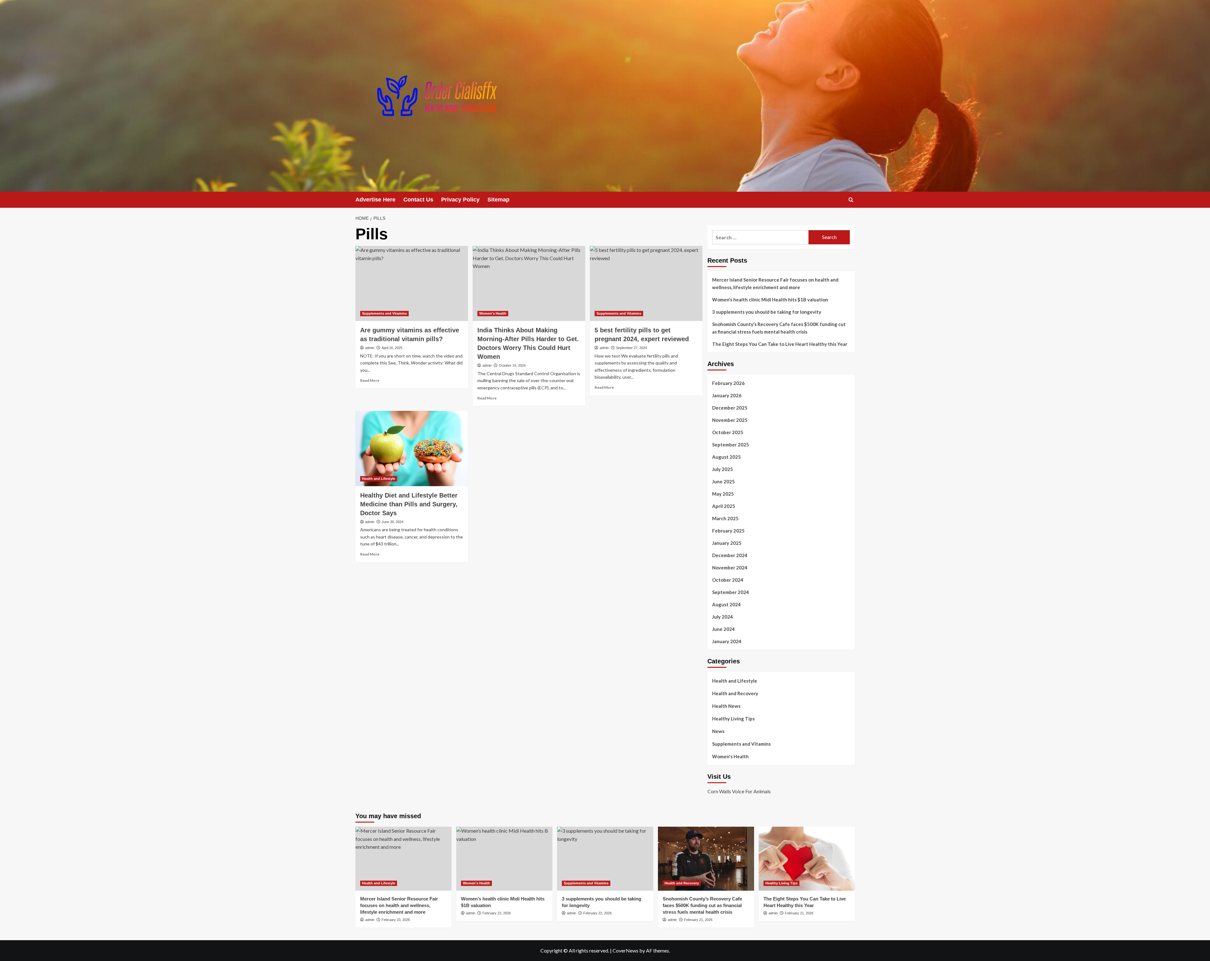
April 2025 (723, 506)
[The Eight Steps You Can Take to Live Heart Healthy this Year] (807, 859)
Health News (726, 706)
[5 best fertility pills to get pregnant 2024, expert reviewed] (646, 283)
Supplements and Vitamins (384, 313)
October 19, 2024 (512, 365)
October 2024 (727, 580)
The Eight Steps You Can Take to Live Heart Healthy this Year (779, 344)
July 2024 (722, 617)
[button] (851, 199)
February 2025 (728, 530)
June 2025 (723, 481)
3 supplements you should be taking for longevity (766, 312)
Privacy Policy (460, 199)
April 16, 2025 (392, 348)
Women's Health (492, 313)
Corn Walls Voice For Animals (739, 791)
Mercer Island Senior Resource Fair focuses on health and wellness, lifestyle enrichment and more (775, 283)
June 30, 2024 (392, 522)
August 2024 (726, 604)
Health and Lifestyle (378, 478)
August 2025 (726, 457)
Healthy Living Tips (733, 718)
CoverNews (625, 950)
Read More (369, 380)
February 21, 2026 (698, 920)
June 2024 (723, 629)
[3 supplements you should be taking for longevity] (605, 859)
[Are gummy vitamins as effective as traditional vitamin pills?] (411, 283)
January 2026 (726, 395)
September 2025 (730, 444)
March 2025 (725, 518)
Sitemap (498, 199)
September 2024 (730, 592)
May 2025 (723, 494)
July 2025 (722, 469)
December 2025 (729, 408)
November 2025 (729, 420)
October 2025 (727, 432)
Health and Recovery (735, 693)
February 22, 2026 (496, 913)
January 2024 (726, 641)
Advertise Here (375, 199)
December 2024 (729, 555)
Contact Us (418, 199)
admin (369, 348)
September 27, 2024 (631, 348)
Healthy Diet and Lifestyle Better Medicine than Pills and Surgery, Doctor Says (409, 504)
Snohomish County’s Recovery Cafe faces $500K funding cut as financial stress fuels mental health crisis (779, 328)
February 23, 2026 (396, 920)
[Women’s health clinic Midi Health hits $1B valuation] (504, 859)
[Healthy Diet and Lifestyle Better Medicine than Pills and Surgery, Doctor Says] (411, 448)
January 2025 (726, 543)
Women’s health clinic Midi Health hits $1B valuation (770, 299)
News (718, 731)
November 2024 (729, 567)
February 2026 (728, 383)
